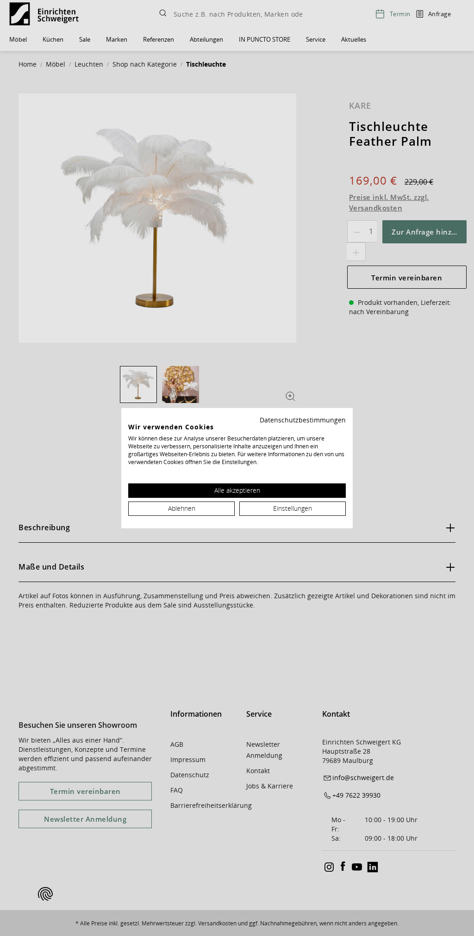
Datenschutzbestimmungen (303, 419)
